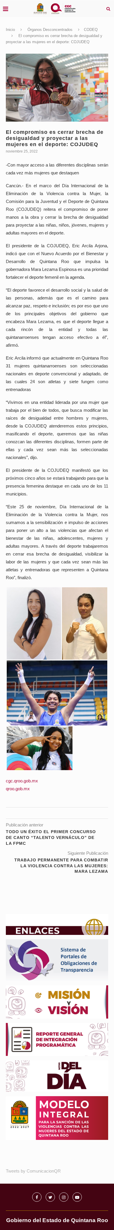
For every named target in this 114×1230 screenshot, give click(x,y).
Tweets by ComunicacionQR (33, 1170)
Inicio (10, 29)
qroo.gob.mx (18, 788)
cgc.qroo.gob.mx (22, 780)
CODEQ (91, 29)
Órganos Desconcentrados (49, 29)
